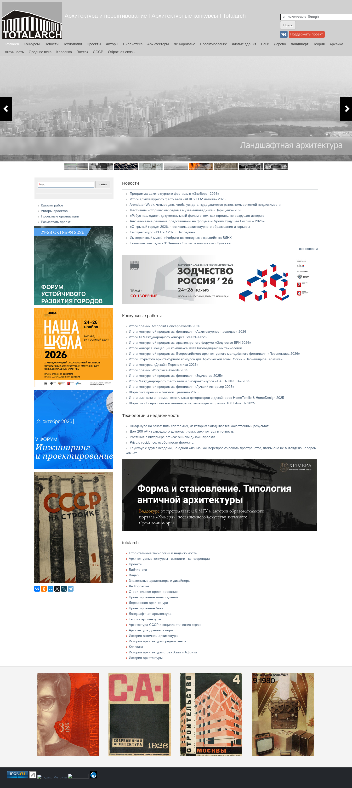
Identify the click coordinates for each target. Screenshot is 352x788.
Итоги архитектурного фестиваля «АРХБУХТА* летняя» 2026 (178, 199)
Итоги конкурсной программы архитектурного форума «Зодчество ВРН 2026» (190, 342)
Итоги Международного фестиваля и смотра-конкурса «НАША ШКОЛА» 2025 (189, 381)
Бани (265, 44)
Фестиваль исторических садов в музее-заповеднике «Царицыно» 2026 (186, 210)
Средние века (40, 52)
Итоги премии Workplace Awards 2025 (158, 370)
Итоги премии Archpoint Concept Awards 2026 (164, 326)
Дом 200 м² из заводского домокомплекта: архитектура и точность (182, 431)
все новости (308, 249)
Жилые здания (244, 44)
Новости (51, 44)
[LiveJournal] (64, 589)
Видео (134, 575)
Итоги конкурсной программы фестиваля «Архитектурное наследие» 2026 (187, 331)
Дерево (280, 44)
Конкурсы (32, 44)
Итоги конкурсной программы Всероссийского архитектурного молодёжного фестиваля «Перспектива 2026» (214, 353)
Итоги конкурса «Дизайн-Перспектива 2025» (164, 364)
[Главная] (32, 20)
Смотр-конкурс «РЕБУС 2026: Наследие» (162, 232)
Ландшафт (299, 44)
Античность (14, 52)
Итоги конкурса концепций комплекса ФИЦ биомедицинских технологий (185, 348)
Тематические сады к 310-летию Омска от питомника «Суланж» (180, 243)
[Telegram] (71, 589)
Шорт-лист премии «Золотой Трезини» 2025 (164, 392)
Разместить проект (55, 222)
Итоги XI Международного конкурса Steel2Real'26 (168, 337)
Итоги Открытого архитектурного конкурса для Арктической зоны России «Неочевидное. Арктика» (206, 359)
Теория (319, 44)
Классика (64, 52)
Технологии (72, 44)
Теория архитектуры (145, 619)
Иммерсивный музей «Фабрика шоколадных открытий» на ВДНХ (181, 238)
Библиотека (132, 44)
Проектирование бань (146, 608)
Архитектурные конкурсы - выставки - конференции (169, 558)
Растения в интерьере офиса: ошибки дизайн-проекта (172, 437)
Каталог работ (52, 205)
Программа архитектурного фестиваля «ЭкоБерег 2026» (174, 193)
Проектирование (213, 44)
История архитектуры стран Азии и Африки (163, 652)
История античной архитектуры (153, 636)
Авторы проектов (54, 211)
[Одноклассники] (44, 589)
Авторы (112, 44)
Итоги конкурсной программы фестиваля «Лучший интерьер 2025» (181, 386)
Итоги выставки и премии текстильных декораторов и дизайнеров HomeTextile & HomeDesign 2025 (206, 398)
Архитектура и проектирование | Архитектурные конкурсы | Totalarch (155, 15)
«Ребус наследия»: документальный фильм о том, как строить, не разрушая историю (197, 215)
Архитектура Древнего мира (151, 630)
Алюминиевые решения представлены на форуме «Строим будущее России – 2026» (197, 221)
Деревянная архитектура (148, 603)
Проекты (94, 44)
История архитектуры (146, 658)
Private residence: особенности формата (161, 442)
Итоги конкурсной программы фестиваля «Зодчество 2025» (176, 375)
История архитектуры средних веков (157, 641)
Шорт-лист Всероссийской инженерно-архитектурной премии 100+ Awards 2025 (192, 403)
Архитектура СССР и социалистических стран (165, 625)
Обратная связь (121, 52)
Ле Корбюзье (184, 44)
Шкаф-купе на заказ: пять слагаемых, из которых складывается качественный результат (199, 426)
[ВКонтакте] (37, 589)
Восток (82, 52)
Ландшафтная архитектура (150, 614)
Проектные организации (60, 216)
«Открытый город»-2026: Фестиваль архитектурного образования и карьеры (190, 226)
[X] (57, 589)
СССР (98, 52)
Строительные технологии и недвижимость (163, 553)
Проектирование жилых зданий (153, 597)
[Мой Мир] (50, 589)
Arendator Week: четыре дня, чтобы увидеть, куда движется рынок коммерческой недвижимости (205, 204)
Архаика (336, 44)
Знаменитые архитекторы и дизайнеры (159, 580)
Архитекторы (158, 44)
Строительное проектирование (153, 592)
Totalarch (12, 44)
